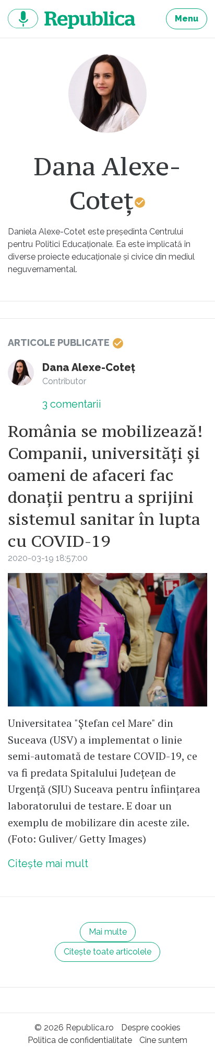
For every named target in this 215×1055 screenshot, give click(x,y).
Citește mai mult (48, 863)
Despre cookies (151, 1027)
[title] (107, 93)
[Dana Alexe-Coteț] (21, 373)
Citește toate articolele (107, 952)
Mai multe (108, 932)
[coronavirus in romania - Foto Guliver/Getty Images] (107, 639)
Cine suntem (163, 1040)
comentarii (71, 404)
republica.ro (71, 18)
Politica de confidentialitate (80, 1040)
